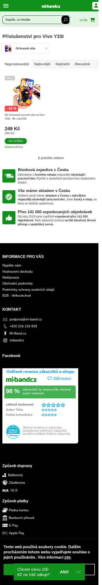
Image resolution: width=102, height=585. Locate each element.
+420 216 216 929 (23, 326)
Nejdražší (63, 64)
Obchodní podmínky (17, 283)
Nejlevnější (42, 64)
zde (67, 557)
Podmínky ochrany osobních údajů (28, 289)
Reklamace (10, 277)
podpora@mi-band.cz (25, 319)
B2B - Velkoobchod (16, 295)
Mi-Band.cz (17, 333)
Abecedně (82, 64)
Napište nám (11, 265)
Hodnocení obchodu (17, 271)
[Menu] (7, 5)
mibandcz (16, 340)
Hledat (65, 20)
